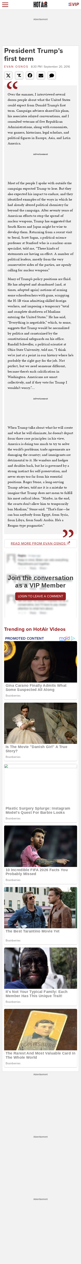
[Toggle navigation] (5, 4)
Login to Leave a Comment (40, 596)
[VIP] (74, 4)
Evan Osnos (17, 66)
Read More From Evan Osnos (39, 543)
